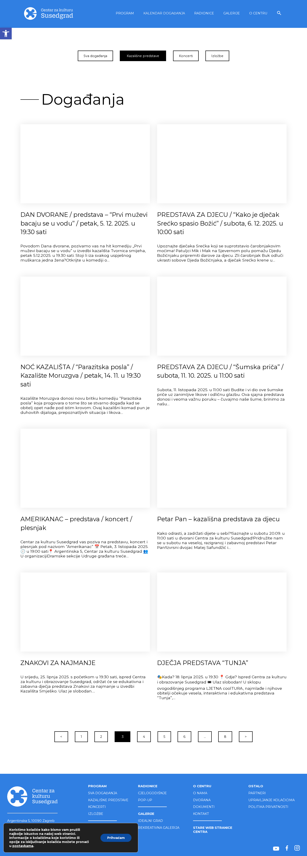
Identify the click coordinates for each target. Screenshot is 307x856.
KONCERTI (97, 807)
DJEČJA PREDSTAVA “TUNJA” (202, 663)
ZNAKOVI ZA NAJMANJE (58, 663)
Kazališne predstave (143, 56)
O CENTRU (258, 13)
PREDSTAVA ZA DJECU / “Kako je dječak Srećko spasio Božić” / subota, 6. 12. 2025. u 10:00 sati (220, 223)
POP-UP (145, 800)
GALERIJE (231, 13)
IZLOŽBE (95, 814)
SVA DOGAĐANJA (102, 793)
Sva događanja (95, 56)
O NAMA (200, 793)
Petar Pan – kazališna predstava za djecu (218, 519)
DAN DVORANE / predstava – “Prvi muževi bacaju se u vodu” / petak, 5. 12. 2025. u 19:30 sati (84, 223)
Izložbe (217, 56)
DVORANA (202, 800)
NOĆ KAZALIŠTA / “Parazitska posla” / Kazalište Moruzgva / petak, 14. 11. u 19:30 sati (80, 375)
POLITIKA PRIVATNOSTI (268, 807)
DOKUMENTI (204, 807)
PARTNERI (257, 793)
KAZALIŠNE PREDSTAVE (108, 800)
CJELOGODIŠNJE (152, 793)
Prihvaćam (116, 838)
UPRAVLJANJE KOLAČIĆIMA (271, 800)
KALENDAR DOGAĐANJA (164, 13)
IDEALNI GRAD (150, 821)
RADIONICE (204, 13)
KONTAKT (201, 814)
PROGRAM (125, 13)
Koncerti (186, 56)
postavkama (22, 846)
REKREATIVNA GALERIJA (158, 828)
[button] (6, 33)
